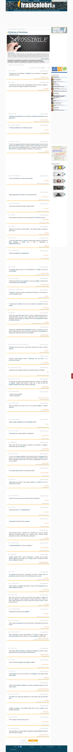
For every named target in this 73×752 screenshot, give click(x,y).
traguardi (47, 399)
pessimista (34, 116)
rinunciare (37, 217)
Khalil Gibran (46, 88)
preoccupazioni (39, 318)
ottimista (12, 116)
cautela (42, 539)
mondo (25, 240)
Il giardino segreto (13, 554)
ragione (10, 305)
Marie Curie (46, 626)
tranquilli (16, 384)
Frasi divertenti (39, 10)
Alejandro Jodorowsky (44, 654)
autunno (17, 320)
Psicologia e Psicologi (16, 141)
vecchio (30, 576)
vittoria (47, 132)
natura (22, 315)
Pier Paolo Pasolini (45, 463)
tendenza (39, 405)
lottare (21, 459)
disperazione (42, 183)
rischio (47, 352)
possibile (14, 271)
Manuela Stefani (46, 448)
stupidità (11, 243)
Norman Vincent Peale (57, 81)
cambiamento (41, 605)
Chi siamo (31, 746)
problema (17, 253)
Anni (13, 571)
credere (38, 269)
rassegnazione (46, 736)
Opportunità (14, 113)
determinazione (40, 274)
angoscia (42, 456)
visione (18, 456)
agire (38, 286)
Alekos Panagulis (45, 589)
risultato (11, 348)
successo (12, 73)
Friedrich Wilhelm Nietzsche (43, 397)
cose (22, 269)
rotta (41, 600)
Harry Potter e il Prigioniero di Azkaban (16, 289)
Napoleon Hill (46, 362)
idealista (24, 510)
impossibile (23, 282)
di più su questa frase (44, 82)
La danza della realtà (13, 648)
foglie (13, 320)
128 (37, 743)
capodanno (39, 579)
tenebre (47, 211)
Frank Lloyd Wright (45, 273)
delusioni (39, 690)
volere (14, 422)
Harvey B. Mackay (56, 85)
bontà (41, 246)
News (41, 746)
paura (18, 360)
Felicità (13, 82)
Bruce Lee (47, 150)
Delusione (13, 507)
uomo (40, 329)
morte (14, 331)
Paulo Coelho (46, 208)
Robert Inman (46, 613)
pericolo (29, 116)
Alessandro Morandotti (57, 104)
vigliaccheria (46, 639)
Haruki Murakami (45, 386)
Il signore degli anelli (13, 594)
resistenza (22, 651)
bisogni (40, 286)
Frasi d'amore (24, 10)
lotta (12, 127)
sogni (64, 149)
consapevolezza (40, 701)
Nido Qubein (55, 90)
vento (47, 323)
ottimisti (20, 304)
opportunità (20, 116)
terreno (10, 360)
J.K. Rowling (46, 296)
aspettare (11, 384)
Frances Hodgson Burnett (44, 562)
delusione (24, 685)
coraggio (37, 78)
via (25, 178)
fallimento (28, 73)
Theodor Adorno (45, 409)
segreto (17, 144)
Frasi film (29, 10)
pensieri (33, 144)
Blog (58, 10)
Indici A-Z (55, 10)
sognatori (47, 724)
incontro (11, 636)
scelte (47, 690)
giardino (21, 662)
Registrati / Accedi (24, 0)
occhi (23, 384)
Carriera (13, 70)
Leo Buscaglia (46, 677)
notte (31, 178)
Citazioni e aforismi (17, 10)
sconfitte (45, 132)
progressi (27, 521)
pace (17, 315)
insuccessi (42, 736)
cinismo (59, 149)
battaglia (42, 591)
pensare (17, 708)
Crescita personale (15, 278)
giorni (23, 194)
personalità (46, 550)
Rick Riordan (46, 350)
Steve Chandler (56, 76)
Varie (51, 10)
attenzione (20, 623)
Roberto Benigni (46, 711)
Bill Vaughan (46, 578)
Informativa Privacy (13, 749)
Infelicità (13, 479)
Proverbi (44, 10)
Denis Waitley (56, 88)
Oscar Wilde (46, 245)
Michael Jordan (46, 219)
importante (41, 586)
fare (17, 281)
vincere (10, 587)
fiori (40, 667)
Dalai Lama (47, 232)
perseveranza (43, 78)
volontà (47, 427)
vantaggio (35, 636)
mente (28, 144)
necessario (25, 281)
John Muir (47, 322)
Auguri (48, 10)
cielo (13, 230)
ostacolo (19, 685)
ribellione (47, 464)
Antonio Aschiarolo (45, 721)
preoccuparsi (13, 673)
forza (44, 605)
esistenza (45, 199)
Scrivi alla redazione (50, 746)
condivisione (40, 375)
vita (19, 194)
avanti (33, 740)
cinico (16, 510)
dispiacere (34, 673)
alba (18, 178)
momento (36, 685)
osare (45, 222)
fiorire (42, 358)
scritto (38, 145)
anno (33, 576)
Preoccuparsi (12, 482)
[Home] (36, 4)
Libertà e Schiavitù (15, 453)
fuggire (29, 651)
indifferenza (44, 701)
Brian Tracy (55, 109)
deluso (27, 510)
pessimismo (46, 121)
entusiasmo (41, 199)
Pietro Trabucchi (56, 92)
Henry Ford (47, 500)
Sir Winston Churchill (45, 77)
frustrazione (44, 628)
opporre (18, 651)
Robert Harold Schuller (57, 78)
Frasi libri (34, 10)
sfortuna (47, 410)
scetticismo (63, 158)
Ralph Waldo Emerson (57, 102)
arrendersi (42, 222)
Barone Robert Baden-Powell (43, 638)
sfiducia (44, 539)
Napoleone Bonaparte (45, 472)
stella (27, 229)
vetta (20, 394)
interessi (32, 482)
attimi (29, 292)
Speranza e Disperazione (16, 125)
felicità (12, 292)
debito (39, 482)
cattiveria (44, 246)
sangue (30, 558)
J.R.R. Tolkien (46, 604)
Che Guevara (46, 129)
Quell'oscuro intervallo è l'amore (15, 367)
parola (12, 545)
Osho (48, 372)
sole (42, 211)
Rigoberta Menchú (45, 435)
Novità (59, 746)
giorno (47, 199)
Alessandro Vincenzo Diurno (43, 688)
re (44, 600)
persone (13, 85)
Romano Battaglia (45, 664)
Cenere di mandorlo (13, 442)
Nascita (13, 226)
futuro (41, 678)
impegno (44, 399)
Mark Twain (46, 485)
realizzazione (44, 427)
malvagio (15, 242)
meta (10, 698)
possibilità (46, 286)
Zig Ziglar (55, 83)
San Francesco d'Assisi (45, 284)
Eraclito (47, 424)
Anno (44, 574)
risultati (47, 628)
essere (17, 240)
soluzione (13, 383)
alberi (34, 323)
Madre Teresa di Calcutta (44, 734)
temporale (45, 323)
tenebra (23, 446)
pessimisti (40, 304)
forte (10, 599)
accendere (16, 294)
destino (42, 234)
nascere (44, 234)
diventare (11, 148)
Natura (13, 312)
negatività (41, 152)
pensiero (11, 145)
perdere (17, 127)
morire (42, 352)
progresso (47, 526)
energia (26, 318)
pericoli (44, 121)
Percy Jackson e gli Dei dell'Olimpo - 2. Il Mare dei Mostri (19, 344)
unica (11, 433)
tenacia (47, 503)
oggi (43, 678)
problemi (47, 258)
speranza (47, 183)
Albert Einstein (46, 307)
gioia (14, 675)
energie (14, 560)
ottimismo (40, 121)
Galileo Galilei (46, 255)
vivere (14, 687)
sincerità (47, 539)
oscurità (33, 384)
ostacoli (17, 636)
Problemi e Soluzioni (15, 250)
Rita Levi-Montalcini (45, 196)
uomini (39, 229)
